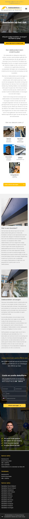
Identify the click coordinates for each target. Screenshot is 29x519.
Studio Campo (21, 516)
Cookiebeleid (7, 516)
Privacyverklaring (19, 515)
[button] (26, 8)
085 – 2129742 (5, 463)
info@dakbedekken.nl (14, 3)
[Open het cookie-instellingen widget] (2, 516)
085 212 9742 (19, 1)
